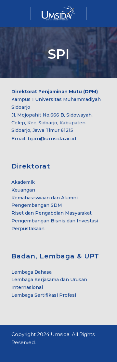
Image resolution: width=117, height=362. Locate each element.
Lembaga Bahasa (31, 272)
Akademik (23, 182)
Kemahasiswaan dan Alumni (44, 198)
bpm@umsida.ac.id (52, 138)
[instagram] (36, 352)
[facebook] (13, 352)
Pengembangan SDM (36, 205)
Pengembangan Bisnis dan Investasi (54, 221)
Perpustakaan (28, 228)
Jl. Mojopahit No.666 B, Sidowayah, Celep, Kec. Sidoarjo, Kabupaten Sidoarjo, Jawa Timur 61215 (52, 122)
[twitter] (25, 352)
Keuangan (23, 190)
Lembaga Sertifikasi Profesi (43, 295)
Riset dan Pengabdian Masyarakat (51, 213)
